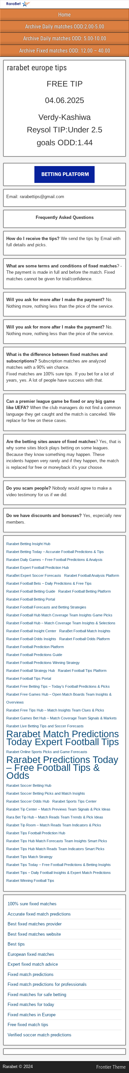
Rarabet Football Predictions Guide (34, 655)
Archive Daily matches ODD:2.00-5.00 (64, 26)
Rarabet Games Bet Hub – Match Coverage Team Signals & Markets (61, 718)
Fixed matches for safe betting (37, 994)
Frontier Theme (111, 1067)
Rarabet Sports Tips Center (74, 801)
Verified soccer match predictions (39, 1034)
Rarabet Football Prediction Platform (35, 647)
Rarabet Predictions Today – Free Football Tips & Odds (62, 767)
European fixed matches (31, 954)
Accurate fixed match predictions (39, 914)
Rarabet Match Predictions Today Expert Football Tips (62, 738)
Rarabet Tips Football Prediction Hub (35, 833)
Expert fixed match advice (33, 964)
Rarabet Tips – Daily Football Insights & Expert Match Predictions (58, 873)
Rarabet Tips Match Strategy (29, 857)
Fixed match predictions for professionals (47, 984)
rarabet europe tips (37, 67)
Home (64, 15)
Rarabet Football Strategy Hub (30, 671)
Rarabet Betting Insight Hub (28, 544)
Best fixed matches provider (35, 923)
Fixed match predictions (31, 974)
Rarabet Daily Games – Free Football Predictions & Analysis (54, 560)
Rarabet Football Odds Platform (84, 639)
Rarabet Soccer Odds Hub (27, 801)
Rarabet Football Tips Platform (82, 671)
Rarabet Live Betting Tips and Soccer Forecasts (45, 726)
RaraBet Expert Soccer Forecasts (33, 575)
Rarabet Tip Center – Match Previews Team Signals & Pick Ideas (58, 809)
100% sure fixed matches (32, 903)
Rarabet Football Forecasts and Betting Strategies (46, 607)
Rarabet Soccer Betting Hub (28, 785)
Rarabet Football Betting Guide (30, 591)
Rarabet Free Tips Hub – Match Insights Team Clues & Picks (55, 710)
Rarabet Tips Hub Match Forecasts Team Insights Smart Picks (56, 841)
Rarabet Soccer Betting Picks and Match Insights (45, 793)
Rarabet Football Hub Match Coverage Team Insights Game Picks (59, 615)
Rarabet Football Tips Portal (28, 678)
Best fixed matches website (34, 934)
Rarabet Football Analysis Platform (91, 575)
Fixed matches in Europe (32, 1014)
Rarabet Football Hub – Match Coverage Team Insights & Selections (60, 623)
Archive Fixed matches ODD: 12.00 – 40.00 (64, 51)
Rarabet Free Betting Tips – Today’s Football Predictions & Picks (58, 686)
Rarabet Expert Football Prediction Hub (37, 568)
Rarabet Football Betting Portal (30, 599)
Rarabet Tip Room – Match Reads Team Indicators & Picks (53, 825)
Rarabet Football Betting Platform (84, 591)
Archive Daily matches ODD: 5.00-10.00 (64, 38)
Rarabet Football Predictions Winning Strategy (43, 663)
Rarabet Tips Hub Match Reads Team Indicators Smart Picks (55, 849)
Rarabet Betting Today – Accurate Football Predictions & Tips (55, 552)
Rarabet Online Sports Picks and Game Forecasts (46, 752)
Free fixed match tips (28, 1024)
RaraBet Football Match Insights (84, 631)
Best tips (16, 944)
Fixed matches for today (31, 1004)
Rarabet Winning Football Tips (30, 881)
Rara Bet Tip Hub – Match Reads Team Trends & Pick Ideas (54, 817)
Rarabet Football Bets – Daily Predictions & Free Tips (49, 583)
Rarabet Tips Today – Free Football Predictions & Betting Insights (58, 865)
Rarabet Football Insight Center (31, 631)
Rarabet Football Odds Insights (31, 639)
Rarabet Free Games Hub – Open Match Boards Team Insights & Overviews (58, 698)
